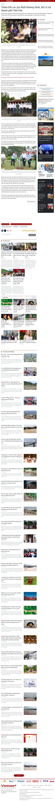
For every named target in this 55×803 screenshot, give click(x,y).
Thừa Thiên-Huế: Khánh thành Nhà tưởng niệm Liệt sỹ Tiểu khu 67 (6, 280)
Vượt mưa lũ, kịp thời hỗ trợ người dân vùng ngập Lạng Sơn (11, 522)
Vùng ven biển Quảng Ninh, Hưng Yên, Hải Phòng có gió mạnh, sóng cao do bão (12, 652)
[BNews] (52, 781)
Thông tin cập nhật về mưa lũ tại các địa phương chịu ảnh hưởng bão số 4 (11, 564)
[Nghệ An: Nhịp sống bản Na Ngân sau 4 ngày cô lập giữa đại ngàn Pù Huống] (30, 385)
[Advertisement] (19, 211)
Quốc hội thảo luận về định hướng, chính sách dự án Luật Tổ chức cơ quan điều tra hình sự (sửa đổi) (11, 638)
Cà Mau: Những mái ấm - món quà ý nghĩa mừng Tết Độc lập (10, 398)
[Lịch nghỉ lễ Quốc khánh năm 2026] (30, 738)
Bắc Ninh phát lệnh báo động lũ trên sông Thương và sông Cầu (10, 694)
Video (41, 123)
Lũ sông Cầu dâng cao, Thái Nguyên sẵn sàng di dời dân (11, 708)
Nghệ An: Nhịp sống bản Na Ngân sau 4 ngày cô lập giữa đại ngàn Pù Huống (11, 383)
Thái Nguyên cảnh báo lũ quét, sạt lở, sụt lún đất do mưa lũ (12, 469)
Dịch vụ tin (50, 785)
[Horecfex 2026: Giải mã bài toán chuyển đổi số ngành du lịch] (46, 149)
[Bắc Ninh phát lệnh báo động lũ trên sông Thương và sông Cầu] (30, 696)
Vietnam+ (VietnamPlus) (10, 1)
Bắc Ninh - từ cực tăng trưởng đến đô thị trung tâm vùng (12, 355)
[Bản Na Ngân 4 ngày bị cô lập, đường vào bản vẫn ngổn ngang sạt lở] (30, 497)
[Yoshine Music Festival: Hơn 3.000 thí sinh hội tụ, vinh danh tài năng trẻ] (46, 130)
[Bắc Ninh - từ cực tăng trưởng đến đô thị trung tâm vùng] (30, 357)
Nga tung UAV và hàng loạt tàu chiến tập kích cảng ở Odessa (42, 185)
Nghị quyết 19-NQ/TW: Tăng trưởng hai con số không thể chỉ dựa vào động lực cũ (12, 455)
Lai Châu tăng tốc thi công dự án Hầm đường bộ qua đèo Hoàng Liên (11, 508)
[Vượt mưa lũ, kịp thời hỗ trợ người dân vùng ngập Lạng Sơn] (30, 525)
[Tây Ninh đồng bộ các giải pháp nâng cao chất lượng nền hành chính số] (30, 371)
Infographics (43, 85)
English (33, 0)
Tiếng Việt (29, 0)
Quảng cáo (35, 787)
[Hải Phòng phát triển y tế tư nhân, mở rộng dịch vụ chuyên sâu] (30, 683)
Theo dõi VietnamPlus (26, 230)
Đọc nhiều (42, 19)
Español (40, 0)
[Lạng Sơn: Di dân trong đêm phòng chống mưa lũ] (30, 752)
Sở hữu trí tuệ (24, 785)
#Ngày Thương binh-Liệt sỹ (6, 226)
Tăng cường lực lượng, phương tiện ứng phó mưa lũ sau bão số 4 (11, 722)
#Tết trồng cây (15, 226)
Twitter (5, 230)
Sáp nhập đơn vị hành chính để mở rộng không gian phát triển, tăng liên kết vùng (46, 35)
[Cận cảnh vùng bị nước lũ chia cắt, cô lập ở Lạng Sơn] (30, 766)
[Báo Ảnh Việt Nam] (22, 781)
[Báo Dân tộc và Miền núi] (46, 781)
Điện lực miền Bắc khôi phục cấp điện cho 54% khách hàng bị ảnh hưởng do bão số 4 (12, 441)
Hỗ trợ (38, 785)
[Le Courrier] (16, 781)
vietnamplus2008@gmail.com (27, 796)
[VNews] (27, 781)
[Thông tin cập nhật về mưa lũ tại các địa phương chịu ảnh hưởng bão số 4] (30, 567)
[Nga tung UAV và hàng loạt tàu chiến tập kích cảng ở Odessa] (50, 186)
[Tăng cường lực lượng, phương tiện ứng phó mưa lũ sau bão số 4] (30, 724)
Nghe (42, 189)
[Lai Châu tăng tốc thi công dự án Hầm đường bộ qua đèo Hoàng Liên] (30, 511)
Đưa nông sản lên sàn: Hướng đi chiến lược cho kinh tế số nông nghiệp (42, 206)
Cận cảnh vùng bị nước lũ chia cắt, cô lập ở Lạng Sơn (11, 763)
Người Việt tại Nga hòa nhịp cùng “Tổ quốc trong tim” (11, 550)
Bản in (8, 230)
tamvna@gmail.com (23, 793)
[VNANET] (32, 781)
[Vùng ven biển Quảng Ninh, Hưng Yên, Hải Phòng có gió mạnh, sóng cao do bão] (30, 655)
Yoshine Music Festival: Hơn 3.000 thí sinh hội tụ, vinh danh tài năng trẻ (45, 138)
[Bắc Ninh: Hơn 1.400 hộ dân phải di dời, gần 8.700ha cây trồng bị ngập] (30, 669)
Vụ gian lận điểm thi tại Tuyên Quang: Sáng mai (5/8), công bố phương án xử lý (45, 41)
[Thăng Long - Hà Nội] (48, 1)
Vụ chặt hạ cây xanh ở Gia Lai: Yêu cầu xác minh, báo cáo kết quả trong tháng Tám (11, 579)
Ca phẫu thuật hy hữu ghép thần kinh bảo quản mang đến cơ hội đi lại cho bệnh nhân (11, 537)
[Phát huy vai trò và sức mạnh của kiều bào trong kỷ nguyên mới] (30, 596)
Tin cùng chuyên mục (8, 351)
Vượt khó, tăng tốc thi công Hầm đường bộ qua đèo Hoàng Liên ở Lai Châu (11, 622)
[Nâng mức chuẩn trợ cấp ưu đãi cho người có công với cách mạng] (17, 77)
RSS (35, 785)
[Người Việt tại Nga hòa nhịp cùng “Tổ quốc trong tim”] (30, 553)
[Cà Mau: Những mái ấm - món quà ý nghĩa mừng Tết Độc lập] (30, 401)
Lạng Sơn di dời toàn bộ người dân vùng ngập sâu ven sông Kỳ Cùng (11, 482)
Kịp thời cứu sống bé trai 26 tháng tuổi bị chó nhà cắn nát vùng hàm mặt (46, 22)
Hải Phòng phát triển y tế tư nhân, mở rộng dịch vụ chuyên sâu (11, 680)
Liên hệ (39, 787)
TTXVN (46, 785)
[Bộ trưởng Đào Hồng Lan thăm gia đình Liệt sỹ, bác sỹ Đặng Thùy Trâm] (31, 246)
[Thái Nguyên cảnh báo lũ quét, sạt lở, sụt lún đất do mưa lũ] (30, 472)
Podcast (42, 181)
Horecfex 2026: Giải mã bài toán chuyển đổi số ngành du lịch (46, 156)
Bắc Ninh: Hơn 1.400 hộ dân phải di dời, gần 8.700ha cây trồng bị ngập (11, 666)
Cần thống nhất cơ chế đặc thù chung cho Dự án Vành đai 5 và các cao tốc (11, 607)
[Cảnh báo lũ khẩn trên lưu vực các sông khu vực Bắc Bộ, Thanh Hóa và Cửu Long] (30, 428)
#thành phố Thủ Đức (5, 224)
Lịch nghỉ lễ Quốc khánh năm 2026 (11, 735)
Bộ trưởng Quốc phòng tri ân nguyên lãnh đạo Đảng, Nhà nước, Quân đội (19, 254)
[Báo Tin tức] (39, 781)
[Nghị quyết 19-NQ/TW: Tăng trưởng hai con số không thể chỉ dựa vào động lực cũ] (30, 458)
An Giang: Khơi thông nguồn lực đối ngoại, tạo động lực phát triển (10, 412)
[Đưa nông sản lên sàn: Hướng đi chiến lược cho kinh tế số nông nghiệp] (50, 206)
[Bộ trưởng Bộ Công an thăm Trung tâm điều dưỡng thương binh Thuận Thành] (19, 273)
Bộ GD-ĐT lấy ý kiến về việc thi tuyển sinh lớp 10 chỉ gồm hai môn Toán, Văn (45, 47)
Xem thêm (19, 775)
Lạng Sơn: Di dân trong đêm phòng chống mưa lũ (10, 749)
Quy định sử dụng (30, 785)
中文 (43, 0)
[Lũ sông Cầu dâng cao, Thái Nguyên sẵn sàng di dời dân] (30, 710)
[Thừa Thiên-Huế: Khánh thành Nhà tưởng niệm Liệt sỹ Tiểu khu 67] (7, 273)
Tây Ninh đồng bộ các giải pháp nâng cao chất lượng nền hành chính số (11, 369)
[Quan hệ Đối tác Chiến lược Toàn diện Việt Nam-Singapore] (46, 92)
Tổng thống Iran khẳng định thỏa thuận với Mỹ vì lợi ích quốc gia (42, 196)
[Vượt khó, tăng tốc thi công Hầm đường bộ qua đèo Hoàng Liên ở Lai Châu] (30, 624)
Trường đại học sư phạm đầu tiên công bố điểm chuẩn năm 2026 (45, 29)
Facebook (2, 230)
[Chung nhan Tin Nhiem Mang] (48, 789)
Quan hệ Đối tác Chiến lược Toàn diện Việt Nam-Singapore (46, 101)
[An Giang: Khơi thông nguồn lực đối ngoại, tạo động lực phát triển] (30, 415)
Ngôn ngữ (42, 785)
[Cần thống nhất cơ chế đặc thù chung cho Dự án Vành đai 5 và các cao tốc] (30, 610)
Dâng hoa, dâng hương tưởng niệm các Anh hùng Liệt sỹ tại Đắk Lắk (7, 254)
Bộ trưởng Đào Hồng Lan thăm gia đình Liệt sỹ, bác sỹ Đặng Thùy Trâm (31, 254)
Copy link (11, 230)
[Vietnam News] (8, 781)
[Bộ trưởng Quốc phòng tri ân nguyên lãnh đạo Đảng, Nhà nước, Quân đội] (19, 246)
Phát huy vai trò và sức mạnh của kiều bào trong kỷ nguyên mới (11, 593)
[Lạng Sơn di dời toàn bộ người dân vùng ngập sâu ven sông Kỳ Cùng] (30, 484)
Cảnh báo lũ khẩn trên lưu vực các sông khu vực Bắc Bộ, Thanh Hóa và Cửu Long (11, 426)
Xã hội (2, 4)
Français (36, 0)
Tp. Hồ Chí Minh (24, 226)
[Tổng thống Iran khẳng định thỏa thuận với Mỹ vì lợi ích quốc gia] (50, 196)
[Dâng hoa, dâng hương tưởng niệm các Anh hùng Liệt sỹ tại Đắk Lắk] (7, 246)
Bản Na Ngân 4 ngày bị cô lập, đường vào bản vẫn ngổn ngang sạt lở (11, 494)
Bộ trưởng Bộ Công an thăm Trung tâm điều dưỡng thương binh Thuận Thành (18, 280)
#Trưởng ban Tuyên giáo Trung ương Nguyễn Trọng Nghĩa (21, 224)
